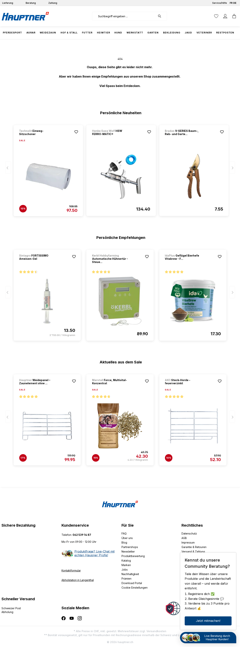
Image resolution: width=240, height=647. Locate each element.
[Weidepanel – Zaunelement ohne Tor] (47, 426)
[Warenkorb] (234, 16)
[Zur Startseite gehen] (25, 16)
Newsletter (128, 551)
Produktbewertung (133, 556)
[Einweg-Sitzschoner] (48, 176)
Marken (126, 565)
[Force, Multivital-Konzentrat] (120, 426)
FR (231, 3)
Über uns (127, 538)
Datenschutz (189, 533)
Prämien (126, 578)
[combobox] (124, 16)
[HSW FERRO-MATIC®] (121, 176)
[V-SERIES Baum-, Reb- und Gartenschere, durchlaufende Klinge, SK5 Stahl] (194, 176)
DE (234, 3)
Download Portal (132, 583)
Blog (124, 542)
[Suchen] (161, 16)
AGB (184, 538)
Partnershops (130, 547)
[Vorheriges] (8, 168)
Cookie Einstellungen (135, 587)
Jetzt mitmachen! (208, 621)
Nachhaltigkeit (130, 574)
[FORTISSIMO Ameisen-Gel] (47, 301)
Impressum (188, 542)
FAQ (124, 533)
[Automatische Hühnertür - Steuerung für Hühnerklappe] (120, 301)
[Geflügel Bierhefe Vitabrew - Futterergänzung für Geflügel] (193, 301)
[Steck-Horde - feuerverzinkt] (193, 426)
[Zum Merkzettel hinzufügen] (76, 132)
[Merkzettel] (216, 16)
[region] (120, 168)
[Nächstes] (232, 168)
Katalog (126, 560)
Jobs (125, 569)
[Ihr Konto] (225, 16)
